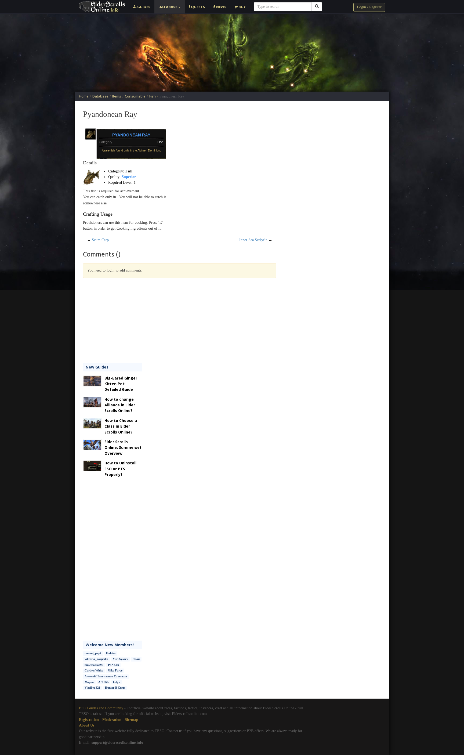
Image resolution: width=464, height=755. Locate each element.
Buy (242, 6)
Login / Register (369, 7)
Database (168, 6)
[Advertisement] (232, 52)
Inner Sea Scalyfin (253, 240)
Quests (197, 6)
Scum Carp (100, 240)
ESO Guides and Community (101, 708)
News (220, 6)
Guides (143, 6)
